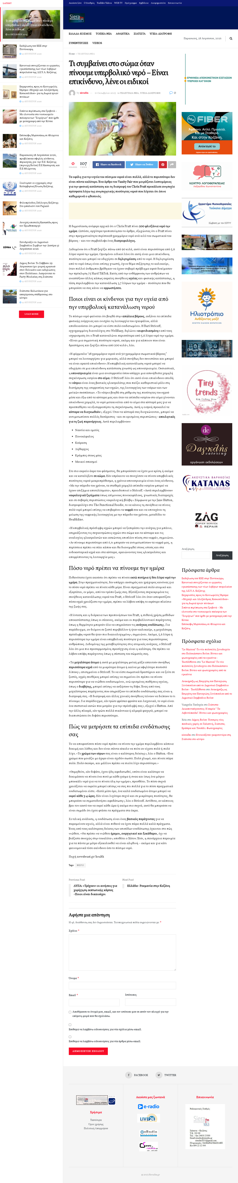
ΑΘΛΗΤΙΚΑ (123, 34)
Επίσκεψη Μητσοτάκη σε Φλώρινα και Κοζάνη (39, 137)
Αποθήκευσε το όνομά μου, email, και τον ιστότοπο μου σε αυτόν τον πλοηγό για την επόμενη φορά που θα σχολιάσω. (121, 1014)
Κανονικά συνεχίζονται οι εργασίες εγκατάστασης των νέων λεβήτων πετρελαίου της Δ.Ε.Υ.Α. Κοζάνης (40, 69)
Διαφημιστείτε (158, 3)
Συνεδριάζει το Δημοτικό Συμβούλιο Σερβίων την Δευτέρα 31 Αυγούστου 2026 (39, 246)
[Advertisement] (136, 211)
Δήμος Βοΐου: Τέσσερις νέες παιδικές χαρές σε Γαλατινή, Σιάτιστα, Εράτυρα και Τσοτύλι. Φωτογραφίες (203, 724)
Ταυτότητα (96, 1120)
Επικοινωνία (175, 3)
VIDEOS (97, 43)
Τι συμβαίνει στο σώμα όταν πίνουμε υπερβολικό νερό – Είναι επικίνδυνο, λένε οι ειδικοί (29, 25)
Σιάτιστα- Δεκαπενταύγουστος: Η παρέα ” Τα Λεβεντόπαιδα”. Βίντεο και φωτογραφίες (205, 709)
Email (73, 995)
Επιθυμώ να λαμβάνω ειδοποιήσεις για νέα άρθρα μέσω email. (105, 1041)
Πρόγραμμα (131, 3)
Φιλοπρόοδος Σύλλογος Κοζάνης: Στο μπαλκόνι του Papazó (39, 204)
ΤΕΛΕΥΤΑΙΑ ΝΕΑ (86, 53)
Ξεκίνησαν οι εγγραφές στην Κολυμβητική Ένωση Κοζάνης (36, 184)
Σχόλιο (74, 931)
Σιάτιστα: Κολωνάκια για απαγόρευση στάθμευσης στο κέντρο (36, 294)
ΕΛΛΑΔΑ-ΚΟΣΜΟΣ (80, 34)
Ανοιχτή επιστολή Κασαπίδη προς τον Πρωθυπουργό (39, 224)
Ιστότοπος (131, 995)
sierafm (84, 93)
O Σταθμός (89, 3)
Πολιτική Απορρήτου (96, 1128)
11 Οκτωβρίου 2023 (105, 93)
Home (72, 53)
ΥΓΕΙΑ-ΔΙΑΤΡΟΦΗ (161, 34)
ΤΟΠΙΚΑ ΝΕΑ (104, 34)
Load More (31, 314)
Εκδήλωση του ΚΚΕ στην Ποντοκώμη (33, 47)
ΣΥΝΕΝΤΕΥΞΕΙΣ (78, 43)
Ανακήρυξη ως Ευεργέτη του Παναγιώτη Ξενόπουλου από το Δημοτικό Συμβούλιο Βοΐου (207, 694)
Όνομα (74, 978)
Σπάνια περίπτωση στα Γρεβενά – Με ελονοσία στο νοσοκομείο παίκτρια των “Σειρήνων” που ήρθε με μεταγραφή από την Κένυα (39, 116)
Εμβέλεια (144, 3)
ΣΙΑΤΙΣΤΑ (140, 34)
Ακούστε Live (75, 3)
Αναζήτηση (188, 549)
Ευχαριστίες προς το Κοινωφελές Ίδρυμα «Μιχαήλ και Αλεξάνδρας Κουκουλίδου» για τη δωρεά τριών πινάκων (39, 92)
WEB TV (118, 3)
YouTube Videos (104, 3)
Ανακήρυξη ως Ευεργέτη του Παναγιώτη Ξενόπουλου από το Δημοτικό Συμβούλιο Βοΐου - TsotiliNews (205, 686)
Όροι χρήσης (96, 1124)
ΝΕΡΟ (80, 865)
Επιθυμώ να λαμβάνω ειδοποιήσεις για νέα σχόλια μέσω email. (105, 1029)
